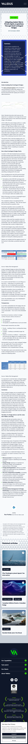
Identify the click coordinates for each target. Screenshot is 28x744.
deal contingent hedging (10, 87)
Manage (14, 740)
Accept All (14, 734)
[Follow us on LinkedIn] (11, 679)
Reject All (14, 737)
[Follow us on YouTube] (16, 679)
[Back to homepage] (7, 4)
